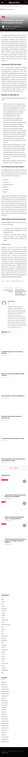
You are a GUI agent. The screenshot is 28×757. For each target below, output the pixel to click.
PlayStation (4, 479)
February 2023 (4, 718)
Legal (2, 633)
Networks (3, 638)
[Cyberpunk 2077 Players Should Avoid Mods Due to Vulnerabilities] (14, 486)
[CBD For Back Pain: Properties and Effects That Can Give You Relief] (14, 450)
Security (3, 654)
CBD (3, 16)
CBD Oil (8, 281)
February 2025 (4, 686)
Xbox (2, 672)
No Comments (6, 28)
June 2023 (3, 709)
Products (3, 647)
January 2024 (4, 705)
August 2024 (4, 696)
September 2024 (5, 693)
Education (3, 611)
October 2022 (4, 725)
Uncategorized (4, 670)
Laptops (3, 629)
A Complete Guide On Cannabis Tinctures (12, 438)
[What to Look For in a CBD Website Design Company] (14, 365)
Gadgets (3, 615)
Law (2, 631)
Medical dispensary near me (19, 89)
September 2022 (5, 728)
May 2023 (3, 712)
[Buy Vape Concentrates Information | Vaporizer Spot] (14, 407)
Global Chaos (9, 26)
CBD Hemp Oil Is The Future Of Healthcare (12, 395)
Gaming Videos (4, 620)
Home (2, 6)
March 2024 (4, 700)
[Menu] (2, 2)
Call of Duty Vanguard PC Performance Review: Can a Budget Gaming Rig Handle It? (15, 541)
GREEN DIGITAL (4, 752)
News (2, 642)
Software (3, 658)
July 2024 (3, 698)
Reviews (3, 523)
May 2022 (3, 734)
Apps (2, 599)
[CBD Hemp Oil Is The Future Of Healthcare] (14, 387)
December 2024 (5, 689)
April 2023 (3, 714)
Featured (3, 613)
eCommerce (4, 608)
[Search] (26, 2)
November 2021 (5, 737)
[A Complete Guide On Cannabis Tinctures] (14, 430)
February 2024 (4, 702)
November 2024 (5, 691)
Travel (2, 665)
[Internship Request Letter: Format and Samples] (14, 343)
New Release (4, 640)
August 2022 (4, 730)
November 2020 (5, 741)
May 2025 (3, 682)
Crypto (3, 606)
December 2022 (5, 721)
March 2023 (4, 716)
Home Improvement (5, 624)
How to (3, 627)
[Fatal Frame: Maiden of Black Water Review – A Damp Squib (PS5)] (14, 508)
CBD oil (7, 52)
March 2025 (4, 684)
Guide (2, 622)
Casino (3, 601)
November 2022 (5, 723)
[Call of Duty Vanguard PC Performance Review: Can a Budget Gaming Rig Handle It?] (14, 530)
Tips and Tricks (4, 663)
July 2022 (3, 732)
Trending (3, 668)
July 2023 (3, 707)
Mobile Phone (4, 636)
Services (3, 656)
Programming (4, 649)
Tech (2, 661)
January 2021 (4, 739)
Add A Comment (14, 468)
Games (3, 501)
